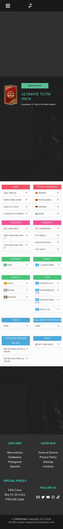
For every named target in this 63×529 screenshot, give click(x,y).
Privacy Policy (48, 457)
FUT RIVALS (40, 235)
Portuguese (15, 461)
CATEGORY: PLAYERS (14, 214)
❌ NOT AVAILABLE (44, 344)
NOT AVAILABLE (11, 229)
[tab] (16, 192)
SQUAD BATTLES (43, 242)
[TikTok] (58, 497)
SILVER (9, 290)
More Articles (15, 452)
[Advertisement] (31, 43)
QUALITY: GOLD (11, 207)
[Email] (38, 497)
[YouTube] (48, 497)
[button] (34, 85)
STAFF (43, 309)
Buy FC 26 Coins (15, 494)
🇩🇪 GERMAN (40, 207)
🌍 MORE (39, 214)
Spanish (15, 466)
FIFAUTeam (21, 519)
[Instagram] (53, 497)
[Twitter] (43, 497)
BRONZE (10, 297)
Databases (14, 457)
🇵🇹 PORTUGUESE (43, 200)
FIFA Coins (15, 490)
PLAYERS (44, 283)
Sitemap (48, 461)
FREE (8, 265)
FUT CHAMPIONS (43, 229)
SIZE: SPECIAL (10, 193)
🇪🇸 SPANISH (40, 193)
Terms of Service (48, 452)
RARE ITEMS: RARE (12, 200)
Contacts (48, 466)
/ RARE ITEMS (45, 265)
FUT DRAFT (40, 249)
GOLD (9, 283)
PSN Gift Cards (15, 499)
